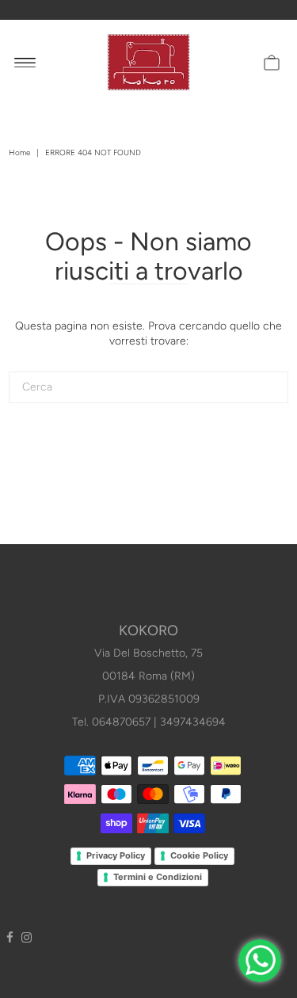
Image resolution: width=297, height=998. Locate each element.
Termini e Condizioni (157, 876)
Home (19, 152)
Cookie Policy (199, 855)
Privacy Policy (115, 855)
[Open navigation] (25, 62)
